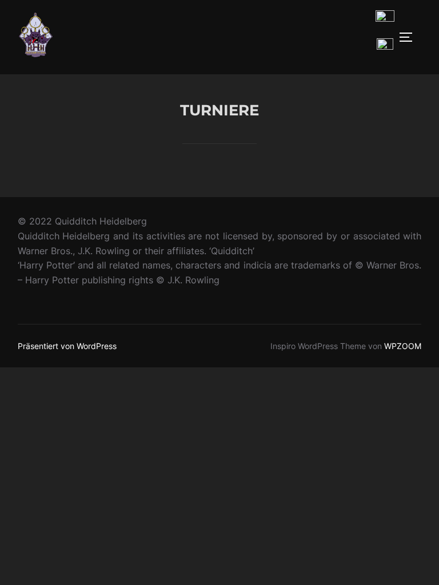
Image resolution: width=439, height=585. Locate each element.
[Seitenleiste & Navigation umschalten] (409, 37)
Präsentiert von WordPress (67, 346)
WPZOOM (402, 346)
